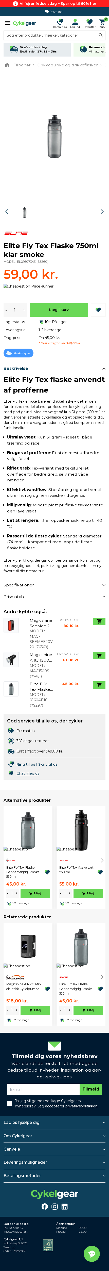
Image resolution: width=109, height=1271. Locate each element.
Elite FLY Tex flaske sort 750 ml (76, 870)
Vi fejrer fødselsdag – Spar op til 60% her (58, 3)
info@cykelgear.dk (15, 1231)
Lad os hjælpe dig (22, 1122)
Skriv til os (48, 764)
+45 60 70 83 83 (13, 1228)
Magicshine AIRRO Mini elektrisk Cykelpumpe (24, 986)
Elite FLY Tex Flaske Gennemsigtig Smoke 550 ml (23, 872)
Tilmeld (90, 1089)
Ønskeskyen (22, 353)
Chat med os (27, 773)
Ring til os (25, 764)
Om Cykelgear (18, 1135)
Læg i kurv (59, 309)
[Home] (8, 65)
